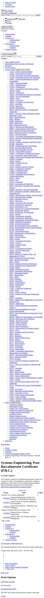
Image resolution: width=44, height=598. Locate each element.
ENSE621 (6, 498)
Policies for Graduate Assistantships (21, 410)
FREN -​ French (14, 239)
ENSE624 (6, 513)
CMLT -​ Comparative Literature (20, 169)
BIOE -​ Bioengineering (17, 117)
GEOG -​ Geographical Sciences (20, 241)
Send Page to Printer (8, 582)
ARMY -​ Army (14, 98)
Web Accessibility (11, 563)
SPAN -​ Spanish (15, 370)
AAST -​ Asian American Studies (20, 74)
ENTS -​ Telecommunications (19, 231)
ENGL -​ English (15, 214)
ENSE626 (6, 517)
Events (9, 23)
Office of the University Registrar (16, 567)
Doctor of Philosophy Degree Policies (22, 418)
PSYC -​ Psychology (16, 347)
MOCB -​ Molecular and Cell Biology (22, 319)
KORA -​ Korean (15, 286)
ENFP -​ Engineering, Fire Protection (21, 212)
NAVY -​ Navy (14, 330)
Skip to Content (10, 2)
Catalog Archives (11, 49)
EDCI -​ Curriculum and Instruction (21, 184)
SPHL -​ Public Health (16, 372)
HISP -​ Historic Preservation (19, 260)
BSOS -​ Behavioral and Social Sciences (22, 132)
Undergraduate (10, 34)
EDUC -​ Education (15, 201)
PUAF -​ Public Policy (16, 349)
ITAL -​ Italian (14, 277)
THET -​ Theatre (14, 380)
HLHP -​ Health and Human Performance (23, 264)
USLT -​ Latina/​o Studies (17, 397)
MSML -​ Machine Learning (18, 321)
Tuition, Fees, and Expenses (18, 408)
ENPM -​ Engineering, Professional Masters (24, 220)
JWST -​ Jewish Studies (17, 283)
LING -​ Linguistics (15, 298)
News (9, 21)
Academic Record (15, 414)
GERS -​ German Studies (17, 245)
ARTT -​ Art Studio (15, 104)
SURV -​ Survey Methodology (19, 376)
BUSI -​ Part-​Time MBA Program (20, 148)
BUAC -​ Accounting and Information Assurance (25, 136)
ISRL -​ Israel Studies (16, 275)
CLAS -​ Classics (15, 165)
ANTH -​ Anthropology (17, 87)
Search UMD (5, 15)
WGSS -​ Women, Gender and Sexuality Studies (25, 400)
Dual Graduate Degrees (17, 424)
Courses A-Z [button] (9, 38)
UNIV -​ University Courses (18, 393)
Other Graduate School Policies (20, 433)
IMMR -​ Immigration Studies (19, 269)
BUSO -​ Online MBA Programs (20, 151)
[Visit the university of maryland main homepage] (11, 543)
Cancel (3, 596)
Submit (38, 15)
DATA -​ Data (13, 180)
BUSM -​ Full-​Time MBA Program (21, 150)
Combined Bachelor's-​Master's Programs (23, 422)
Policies (7, 402)
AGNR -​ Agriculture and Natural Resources (24, 75)
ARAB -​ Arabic (14, 91)
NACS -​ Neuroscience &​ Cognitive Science (24, 328)
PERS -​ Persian (14, 334)
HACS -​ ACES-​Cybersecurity (19, 250)
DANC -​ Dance (14, 178)
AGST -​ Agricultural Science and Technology (24, 77)
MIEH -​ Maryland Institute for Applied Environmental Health (22, 310)
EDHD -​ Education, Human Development (23, 189)
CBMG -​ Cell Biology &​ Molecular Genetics (24, 153)
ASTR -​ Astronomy (16, 106)
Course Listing (10, 70)
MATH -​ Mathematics (16, 304)
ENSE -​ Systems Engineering (19, 224)
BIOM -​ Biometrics (16, 121)
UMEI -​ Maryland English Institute (21, 391)
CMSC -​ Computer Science (18, 170)
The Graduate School (12, 62)
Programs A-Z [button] (10, 44)
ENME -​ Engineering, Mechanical (21, 218)
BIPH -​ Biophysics (15, 123)
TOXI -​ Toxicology (16, 389)
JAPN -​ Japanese (15, 279)
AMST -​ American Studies (18, 83)
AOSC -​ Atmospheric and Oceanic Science (24, 89)
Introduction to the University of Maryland (19, 64)
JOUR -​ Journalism (15, 281)
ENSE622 (6, 502)
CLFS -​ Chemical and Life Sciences (21, 167)
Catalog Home (10, 6)
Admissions (11, 19)
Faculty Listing (10, 68)
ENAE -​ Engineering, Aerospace (20, 205)
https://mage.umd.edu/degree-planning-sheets (16, 487)
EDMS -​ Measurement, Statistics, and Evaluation (25, 195)
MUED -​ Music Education (18, 323)
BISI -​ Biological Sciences (18, 125)
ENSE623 (6, 507)
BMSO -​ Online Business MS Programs (22, 129)
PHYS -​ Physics (14, 340)
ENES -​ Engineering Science (19, 210)
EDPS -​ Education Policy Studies (20, 197)
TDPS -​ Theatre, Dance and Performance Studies (26, 378)
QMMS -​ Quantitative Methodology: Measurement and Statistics (21, 352)
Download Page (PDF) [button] (8, 589)
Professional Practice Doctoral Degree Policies (25, 420)
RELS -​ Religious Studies (18, 357)
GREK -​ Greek (14, 247)
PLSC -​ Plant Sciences (17, 343)
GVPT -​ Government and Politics (20, 248)
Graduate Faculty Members (18, 429)
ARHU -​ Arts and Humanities (19, 96)
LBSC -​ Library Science (17, 292)
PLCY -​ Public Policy (16, 342)
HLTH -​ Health (14, 267)
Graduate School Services (18, 435)
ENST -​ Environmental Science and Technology (25, 228)
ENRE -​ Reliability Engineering (20, 222)
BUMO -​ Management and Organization (23, 146)
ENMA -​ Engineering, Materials (20, 216)
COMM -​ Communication (18, 172)
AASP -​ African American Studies (20, 72)
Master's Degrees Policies (18, 416)
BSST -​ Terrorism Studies (18, 134)
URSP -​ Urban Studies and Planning (21, 395)
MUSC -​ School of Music (18, 324)
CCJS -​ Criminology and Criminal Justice (23, 155)
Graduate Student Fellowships (19, 412)
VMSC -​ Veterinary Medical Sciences (22, 399)
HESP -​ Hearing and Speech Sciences (22, 258)
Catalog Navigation (8, 54)
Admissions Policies (16, 405)
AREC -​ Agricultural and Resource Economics (25, 94)
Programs (8, 66)
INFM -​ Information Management (20, 271)
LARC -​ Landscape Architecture (20, 288)
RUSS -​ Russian (15, 359)
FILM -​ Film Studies (16, 235)
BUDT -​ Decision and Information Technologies (25, 138)
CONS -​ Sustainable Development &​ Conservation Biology (21, 175)
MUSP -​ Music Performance (19, 326)
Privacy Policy (10, 565)
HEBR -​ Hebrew (15, 252)
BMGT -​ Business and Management (21, 127)
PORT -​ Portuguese (16, 345)
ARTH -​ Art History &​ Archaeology (21, 102)
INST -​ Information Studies (18, 273)
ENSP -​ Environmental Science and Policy (23, 226)
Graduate (8, 36)
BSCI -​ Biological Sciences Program (21, 131)
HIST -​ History (14, 262)
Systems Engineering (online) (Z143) (17, 454)
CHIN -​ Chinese (15, 161)
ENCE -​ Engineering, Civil (18, 207)
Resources (12, 439)
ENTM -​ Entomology (16, 229)
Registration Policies (16, 407)
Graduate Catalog (11, 450)
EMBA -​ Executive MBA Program (21, 203)
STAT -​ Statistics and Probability (20, 374)
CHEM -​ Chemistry (16, 159)
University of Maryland (9, 13)
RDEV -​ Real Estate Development (21, 355)
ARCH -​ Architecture (16, 93)
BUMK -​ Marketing (16, 144)
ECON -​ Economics (16, 182)
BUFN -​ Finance (15, 140)
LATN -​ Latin (14, 290)
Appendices (13, 437)
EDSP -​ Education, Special (18, 199)
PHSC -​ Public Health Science (19, 338)
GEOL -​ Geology (15, 243)
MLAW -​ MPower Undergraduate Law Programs (26, 317)
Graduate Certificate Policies (19, 426)
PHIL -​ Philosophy (15, 336)
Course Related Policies (17, 431)
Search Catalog (6, 56)
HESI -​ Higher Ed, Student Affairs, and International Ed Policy (22, 255)
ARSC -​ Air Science (16, 100)
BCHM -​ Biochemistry (17, 108)
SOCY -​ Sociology (15, 368)
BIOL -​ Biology (14, 119)
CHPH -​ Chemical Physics (18, 163)
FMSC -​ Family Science (17, 237)
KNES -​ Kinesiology (16, 285)
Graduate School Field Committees (21, 427)
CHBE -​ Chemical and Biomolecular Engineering (26, 157)
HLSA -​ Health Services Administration (22, 266)
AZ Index (8, 4)
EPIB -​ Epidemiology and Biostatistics (22, 233)
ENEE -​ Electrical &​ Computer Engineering (24, 209)
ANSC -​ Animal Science (17, 85)
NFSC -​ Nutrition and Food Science (21, 332)
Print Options (5, 444)
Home (7, 448)
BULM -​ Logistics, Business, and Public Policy (25, 142)
